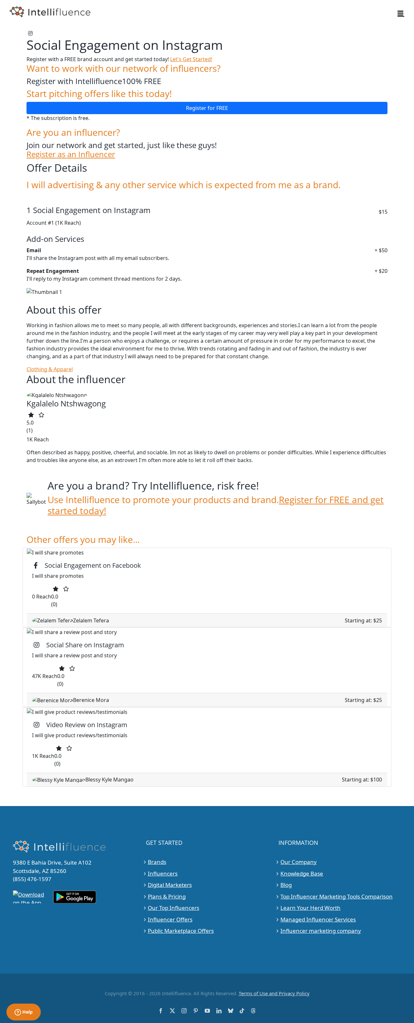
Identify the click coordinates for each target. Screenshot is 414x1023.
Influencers (163, 873)
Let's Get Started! (191, 59)
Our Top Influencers (173, 907)
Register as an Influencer (71, 154)
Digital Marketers (170, 884)
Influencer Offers (170, 919)
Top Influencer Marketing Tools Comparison (336, 896)
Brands (157, 862)
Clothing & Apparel (50, 369)
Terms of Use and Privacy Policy (274, 993)
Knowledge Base (301, 873)
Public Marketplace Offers (181, 930)
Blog (286, 884)
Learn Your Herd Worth (310, 907)
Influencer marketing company (320, 930)
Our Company (298, 862)
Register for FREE (207, 108)
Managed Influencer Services (318, 919)
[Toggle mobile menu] (401, 13)
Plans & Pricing (167, 896)
